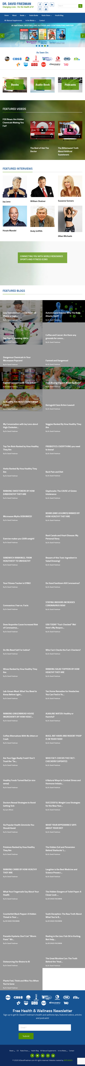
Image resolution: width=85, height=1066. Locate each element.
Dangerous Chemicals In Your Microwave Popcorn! (17, 359)
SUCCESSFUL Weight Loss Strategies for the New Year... (63, 804)
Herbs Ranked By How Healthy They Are (20, 470)
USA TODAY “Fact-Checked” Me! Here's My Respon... (61, 626)
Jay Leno (7, 201)
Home (6, 15)
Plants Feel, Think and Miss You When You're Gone (21, 982)
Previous (2, 35)
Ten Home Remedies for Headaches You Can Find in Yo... (62, 693)
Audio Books (33, 15)
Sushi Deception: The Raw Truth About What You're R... (64, 915)
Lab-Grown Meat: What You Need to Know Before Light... (20, 693)
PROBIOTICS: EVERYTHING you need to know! (63, 448)
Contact (42, 20)
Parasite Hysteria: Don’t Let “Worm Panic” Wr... (19, 938)
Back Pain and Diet (54, 471)
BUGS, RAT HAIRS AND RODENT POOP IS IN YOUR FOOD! (64, 737)
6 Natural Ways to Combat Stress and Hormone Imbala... (63, 782)
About (14, 15)
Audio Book (43, 84)
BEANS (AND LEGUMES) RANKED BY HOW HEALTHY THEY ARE (63, 515)
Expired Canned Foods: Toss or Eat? (19, 382)
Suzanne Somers (66, 200)
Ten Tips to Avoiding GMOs (15, 338)
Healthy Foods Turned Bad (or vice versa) (19, 782)
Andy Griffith (36, 231)
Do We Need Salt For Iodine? (16, 649)
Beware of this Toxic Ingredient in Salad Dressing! (61, 559)
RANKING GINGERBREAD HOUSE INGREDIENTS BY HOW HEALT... (18, 715)
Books (22, 15)
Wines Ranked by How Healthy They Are (20, 670)
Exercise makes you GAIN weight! (18, 538)
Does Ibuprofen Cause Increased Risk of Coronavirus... (20, 626)
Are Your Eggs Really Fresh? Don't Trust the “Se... (19, 759)
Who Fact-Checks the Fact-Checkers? (63, 649)
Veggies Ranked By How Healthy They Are (63, 425)
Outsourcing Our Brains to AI (16, 961)
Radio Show (46, 15)
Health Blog (59, 15)
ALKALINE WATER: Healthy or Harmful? (59, 715)
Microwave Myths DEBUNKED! (17, 516)
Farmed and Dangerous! (57, 360)
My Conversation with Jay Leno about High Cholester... (20, 425)
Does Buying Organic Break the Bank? (63, 382)
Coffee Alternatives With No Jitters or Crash (20, 737)
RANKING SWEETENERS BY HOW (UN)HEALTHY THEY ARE (19, 492)
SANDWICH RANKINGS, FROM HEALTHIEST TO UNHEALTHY (17, 559)
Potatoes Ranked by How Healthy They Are (19, 848)
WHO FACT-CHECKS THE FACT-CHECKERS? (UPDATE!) (60, 759)
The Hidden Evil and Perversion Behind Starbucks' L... (60, 848)
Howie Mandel (9, 230)
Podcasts (70, 84)
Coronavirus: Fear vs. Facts (15, 605)
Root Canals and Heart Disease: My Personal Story (62, 537)
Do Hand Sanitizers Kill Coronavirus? (63, 583)
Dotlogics (68, 1060)
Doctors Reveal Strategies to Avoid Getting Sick (19, 804)
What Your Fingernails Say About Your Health (21, 893)
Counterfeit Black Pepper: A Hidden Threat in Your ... (19, 915)
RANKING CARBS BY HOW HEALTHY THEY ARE (20, 871)
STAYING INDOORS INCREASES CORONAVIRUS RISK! (60, 604)
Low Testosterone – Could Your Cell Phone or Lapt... (19, 314)
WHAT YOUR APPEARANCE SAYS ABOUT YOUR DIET (61, 826)
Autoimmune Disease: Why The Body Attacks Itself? (63, 314)
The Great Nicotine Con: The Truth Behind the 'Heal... (61, 960)
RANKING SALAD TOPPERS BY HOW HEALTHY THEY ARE (62, 670)
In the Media (30, 20)
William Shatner (37, 201)
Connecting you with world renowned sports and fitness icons (41, 258)
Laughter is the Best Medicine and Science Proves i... (61, 871)
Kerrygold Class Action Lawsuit (60, 405)
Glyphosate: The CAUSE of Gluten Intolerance (61, 492)
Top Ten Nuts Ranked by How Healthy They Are (21, 448)
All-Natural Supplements (13, 20)
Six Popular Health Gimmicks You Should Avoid (18, 826)
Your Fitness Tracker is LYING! (17, 583)
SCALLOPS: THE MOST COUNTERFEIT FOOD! (20, 403)
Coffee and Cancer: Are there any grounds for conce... (61, 336)
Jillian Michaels (65, 236)
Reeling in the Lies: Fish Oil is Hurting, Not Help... (63, 938)
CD (18, 1051)
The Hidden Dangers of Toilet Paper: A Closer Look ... (63, 893)
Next (83, 35)
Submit (26, 1036)
